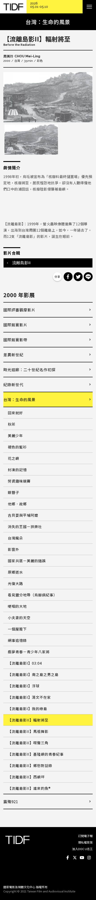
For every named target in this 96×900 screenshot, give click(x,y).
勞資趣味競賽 (19, 481)
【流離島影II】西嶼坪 (26, 777)
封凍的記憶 (17, 469)
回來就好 (15, 412)
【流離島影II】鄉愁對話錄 (30, 765)
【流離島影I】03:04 (25, 663)
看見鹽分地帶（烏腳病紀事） (32, 594)
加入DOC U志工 (82, 849)
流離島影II (21, 263)
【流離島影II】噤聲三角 (28, 742)
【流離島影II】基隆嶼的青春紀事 (36, 754)
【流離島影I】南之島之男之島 (33, 674)
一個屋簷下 (17, 629)
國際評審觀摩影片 (19, 310)
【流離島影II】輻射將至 (28, 720)
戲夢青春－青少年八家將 (29, 651)
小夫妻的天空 (19, 617)
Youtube (82, 857)
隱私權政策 (85, 842)
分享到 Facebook (68, 276)
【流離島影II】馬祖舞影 (28, 731)
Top (88, 875)
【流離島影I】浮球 (24, 685)
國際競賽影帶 (15, 339)
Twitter (74, 857)
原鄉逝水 (15, 572)
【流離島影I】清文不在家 (29, 697)
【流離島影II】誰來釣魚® (29, 788)
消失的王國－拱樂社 (25, 526)
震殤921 (10, 801)
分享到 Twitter (78, 276)
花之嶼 (13, 458)
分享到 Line (88, 276)
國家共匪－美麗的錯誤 (27, 560)
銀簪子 (13, 492)
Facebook (67, 857)
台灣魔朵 (15, 538)
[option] (48, 97)
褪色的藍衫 (17, 447)
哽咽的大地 (17, 606)
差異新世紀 (13, 354)
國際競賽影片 (15, 325)
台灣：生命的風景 (19, 399)
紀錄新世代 (13, 384)
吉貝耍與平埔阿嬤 (23, 515)
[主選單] (89, 6)
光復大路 (15, 583)
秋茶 (11, 424)
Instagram (89, 857)
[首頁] (13, 7)
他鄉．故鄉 (17, 503)
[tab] (48, 263)
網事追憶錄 (17, 640)
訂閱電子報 (85, 836)
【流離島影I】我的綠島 (27, 708)
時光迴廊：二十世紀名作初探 (29, 369)
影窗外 (13, 549)
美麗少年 (15, 435)
